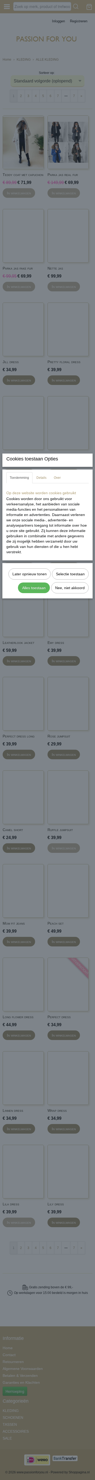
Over (57, 478)
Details (41, 478)
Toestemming (19, 478)
